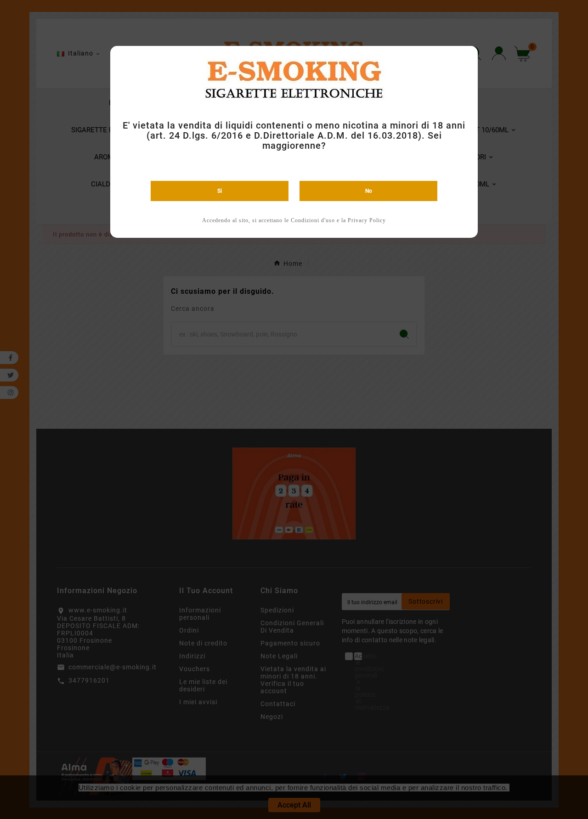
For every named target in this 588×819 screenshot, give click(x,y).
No (368, 191)
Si (219, 191)
